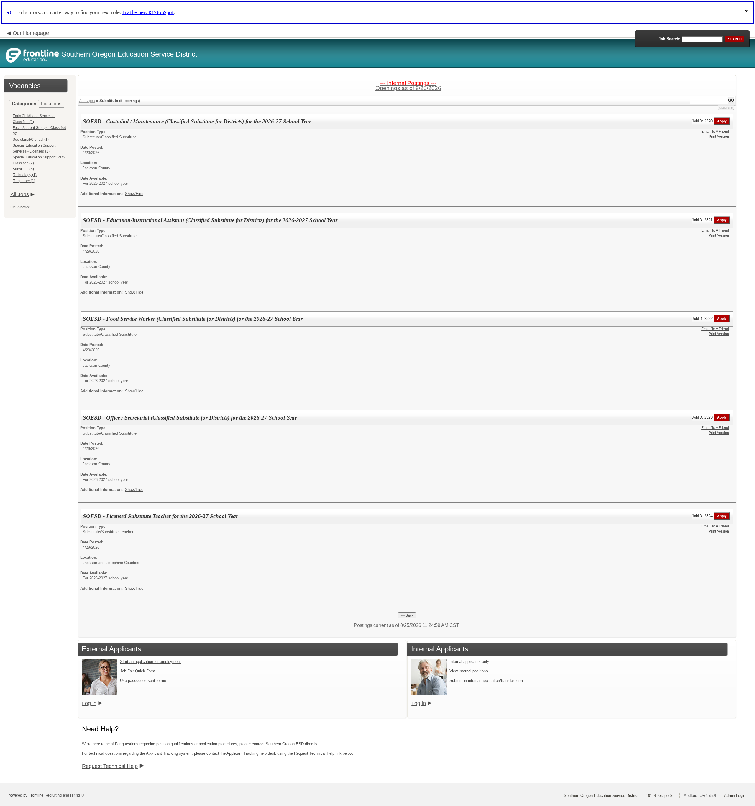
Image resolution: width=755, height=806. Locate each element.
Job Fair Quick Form (137, 671)
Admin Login (734, 795)
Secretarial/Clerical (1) (31, 139)
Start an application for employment (150, 661)
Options (724, 107)
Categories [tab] (24, 103)
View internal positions (468, 671)
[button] (747, 12)
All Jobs (19, 194)
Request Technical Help (110, 766)
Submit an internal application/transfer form (486, 680)
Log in (89, 703)
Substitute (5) (23, 169)
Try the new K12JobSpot (148, 13)
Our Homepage (31, 33)
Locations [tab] (51, 103)
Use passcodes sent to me (143, 680)
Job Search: (669, 39)
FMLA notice (20, 207)
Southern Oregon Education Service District (601, 795)
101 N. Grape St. (661, 795)
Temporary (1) (24, 181)
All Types (87, 101)
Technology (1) (25, 175)
